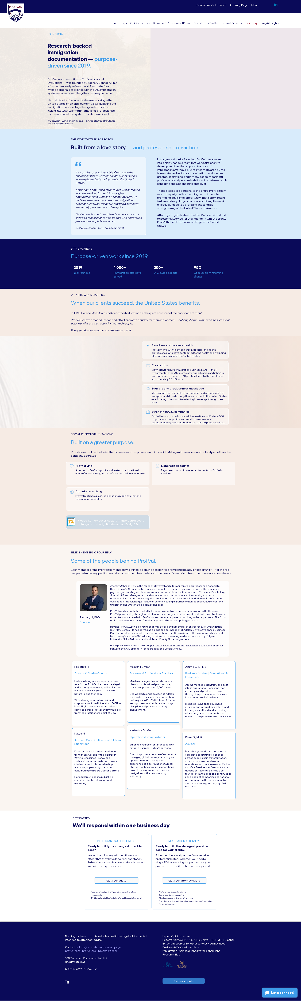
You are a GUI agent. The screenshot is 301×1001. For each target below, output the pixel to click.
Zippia (150, 645)
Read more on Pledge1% (122, 524)
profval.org (89, 951)
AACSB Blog (132, 648)
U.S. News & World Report (170, 645)
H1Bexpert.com (150, 648)
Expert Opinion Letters (177, 936)
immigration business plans (191, 369)
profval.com (72, 951)
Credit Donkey (173, 648)
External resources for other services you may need (194, 943)
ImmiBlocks (161, 626)
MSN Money (193, 645)
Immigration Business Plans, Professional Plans (191, 951)
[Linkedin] (275, 5)
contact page (112, 947)
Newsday (206, 645)
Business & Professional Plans (181, 947)
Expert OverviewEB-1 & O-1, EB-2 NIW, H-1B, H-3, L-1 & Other (198, 940)
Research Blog (171, 954)
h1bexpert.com (107, 951)
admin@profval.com (89, 947)
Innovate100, (134, 636)
